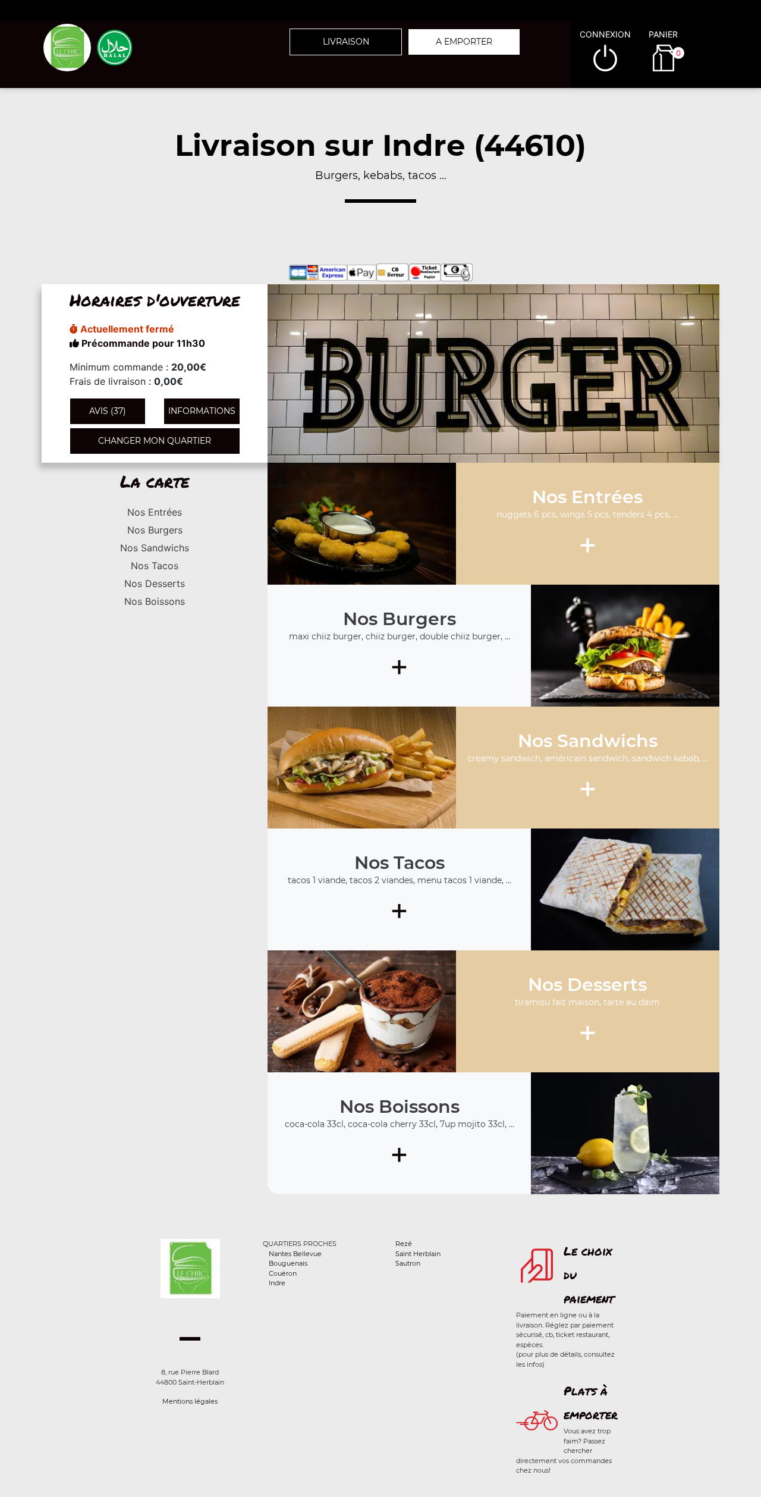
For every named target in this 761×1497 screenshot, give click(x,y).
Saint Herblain (418, 1254)
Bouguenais (288, 1263)
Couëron (283, 1273)
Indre (277, 1283)
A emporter (464, 41)
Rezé (403, 1243)
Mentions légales (190, 1401)
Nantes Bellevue (295, 1254)
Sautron (407, 1263)
